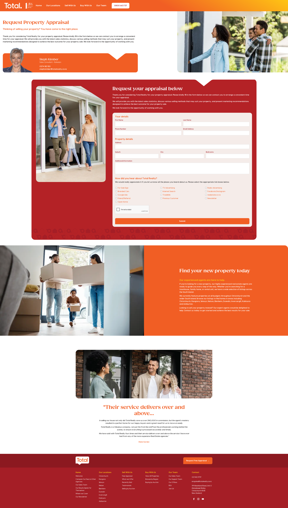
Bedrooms (210, 152)
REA (170, 485)
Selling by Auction (128, 489)
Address (118, 142)
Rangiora (102, 479)
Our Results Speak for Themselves (83, 489)
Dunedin (102, 492)
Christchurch (103, 476)
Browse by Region (151, 479)
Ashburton (102, 501)
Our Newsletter (81, 497)
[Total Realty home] (18, 5)
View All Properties (152, 476)
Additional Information (123, 161)
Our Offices (173, 482)
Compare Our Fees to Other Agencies (86, 480)
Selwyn (101, 482)
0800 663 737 (120, 6)
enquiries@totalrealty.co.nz (202, 481)
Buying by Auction (152, 482)
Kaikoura (102, 498)
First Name (119, 120)
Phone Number (120, 129)
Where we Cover (82, 493)
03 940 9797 (196, 477)
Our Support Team (175, 479)
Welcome (79, 476)
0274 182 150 (45, 66)
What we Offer (127, 479)
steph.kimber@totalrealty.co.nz (53, 69)
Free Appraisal (127, 476)
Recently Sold (127, 482)
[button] (39, 5)
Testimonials (126, 485)
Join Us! (171, 489)
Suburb (117, 152)
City (161, 152)
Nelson (101, 485)
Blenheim (102, 489)
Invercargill (103, 495)
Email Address (188, 129)
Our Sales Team (81, 485)
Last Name (187, 120)
